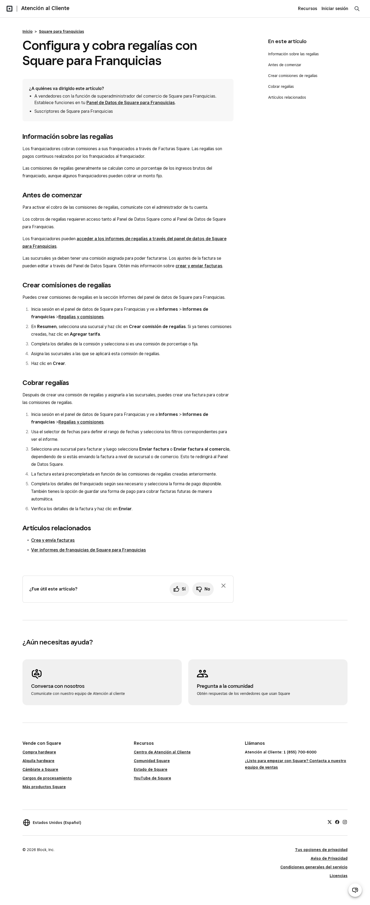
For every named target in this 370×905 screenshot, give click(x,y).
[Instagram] (345, 822)
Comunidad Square (152, 761)
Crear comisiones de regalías (292, 75)
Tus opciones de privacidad (321, 850)
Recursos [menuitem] (307, 8)
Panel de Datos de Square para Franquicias (130, 102)
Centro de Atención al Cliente (162, 752)
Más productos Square (44, 787)
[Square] (9, 9)
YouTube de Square (152, 778)
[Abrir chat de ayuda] (355, 890)
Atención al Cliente (45, 8)
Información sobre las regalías (293, 54)
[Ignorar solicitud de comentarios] (223, 585)
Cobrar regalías (281, 86)
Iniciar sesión (335, 8)
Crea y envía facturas (53, 540)
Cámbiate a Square (40, 769)
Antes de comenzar (284, 65)
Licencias (339, 876)
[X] (329, 822)
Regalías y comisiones (81, 316)
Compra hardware (39, 752)
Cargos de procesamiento (47, 778)
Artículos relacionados (287, 97)
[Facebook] (337, 822)
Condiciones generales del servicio (314, 867)
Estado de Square (150, 769)
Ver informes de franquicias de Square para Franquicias (88, 550)
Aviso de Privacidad (329, 858)
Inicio (27, 31)
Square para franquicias (61, 31)
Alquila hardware (38, 761)
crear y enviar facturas (199, 265)
